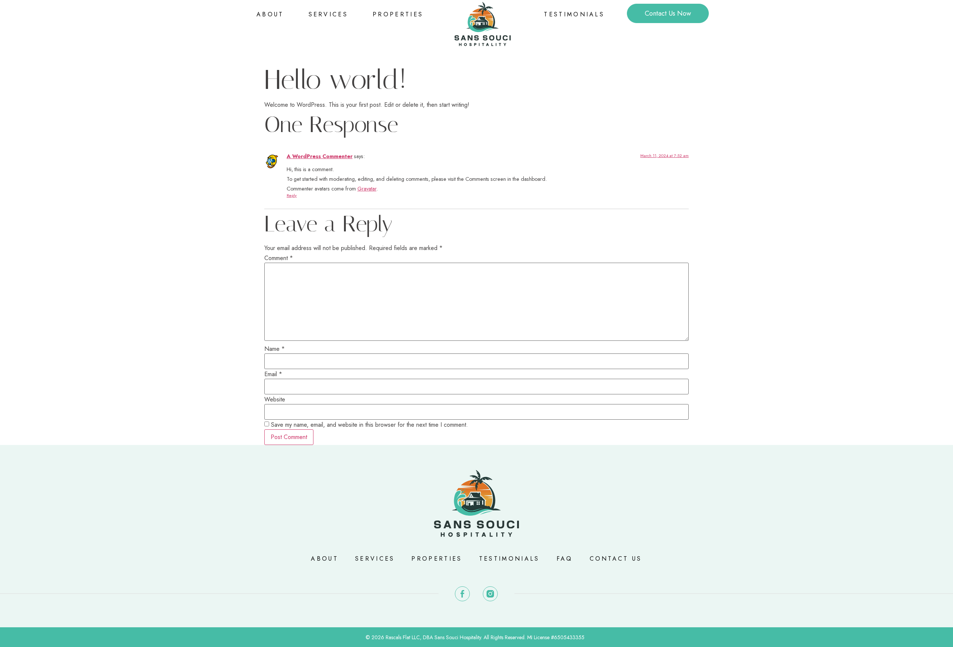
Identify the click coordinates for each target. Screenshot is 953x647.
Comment (278, 258)
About (270, 14)
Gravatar (366, 188)
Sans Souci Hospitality (457, 637)
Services (328, 14)
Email (273, 374)
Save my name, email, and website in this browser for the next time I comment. (369, 425)
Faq (565, 558)
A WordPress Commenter (320, 156)
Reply (292, 195)
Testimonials (574, 14)
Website (274, 400)
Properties (398, 14)
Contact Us (616, 558)
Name (274, 349)
